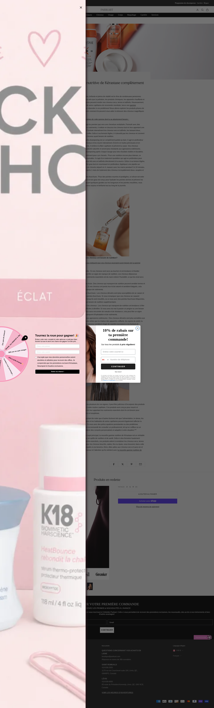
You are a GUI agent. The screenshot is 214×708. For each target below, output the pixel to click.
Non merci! (118, 372)
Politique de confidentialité (109, 380)
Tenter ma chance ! (57, 371)
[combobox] (105, 359)
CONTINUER (118, 366)
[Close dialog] (138, 328)
